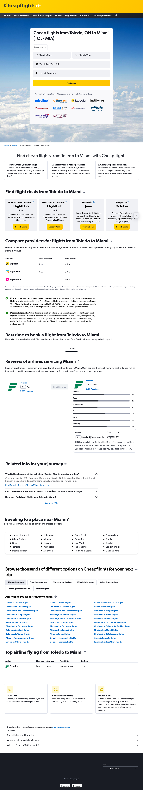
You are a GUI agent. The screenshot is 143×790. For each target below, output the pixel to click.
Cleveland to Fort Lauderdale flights (22, 610)
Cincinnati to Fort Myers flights (63, 626)
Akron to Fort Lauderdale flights (20, 638)
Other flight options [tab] (109, 582)
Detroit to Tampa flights (104, 607)
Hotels (58, 15)
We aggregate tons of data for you (23, 740)
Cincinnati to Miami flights (106, 614)
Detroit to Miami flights (60, 603)
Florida (14, 145)
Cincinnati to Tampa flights (106, 610)
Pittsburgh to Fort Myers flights (108, 642)
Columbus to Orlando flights (18, 618)
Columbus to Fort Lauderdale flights (110, 622)
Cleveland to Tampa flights (18, 614)
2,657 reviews (26, 391)
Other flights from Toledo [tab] (19, 589)
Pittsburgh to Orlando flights (63, 614)
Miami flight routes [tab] (85, 582)
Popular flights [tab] (42, 589)
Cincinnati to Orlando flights (18, 607)
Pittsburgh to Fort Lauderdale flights (66, 618)
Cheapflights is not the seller (20, 735)
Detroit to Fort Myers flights (62, 622)
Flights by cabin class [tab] (62, 582)
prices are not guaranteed (61, 727)
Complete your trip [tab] (38, 582)
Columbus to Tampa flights (17, 634)
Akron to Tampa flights (60, 634)
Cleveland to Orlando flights (62, 607)
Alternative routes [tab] (16, 582)
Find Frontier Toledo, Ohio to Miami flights (25, 485)
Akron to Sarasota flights (105, 638)
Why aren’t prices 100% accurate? (23, 745)
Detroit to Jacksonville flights (63, 638)
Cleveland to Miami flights (106, 618)
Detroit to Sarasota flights (61, 642)
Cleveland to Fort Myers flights (19, 626)
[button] (52, 55)
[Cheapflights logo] (19, 6)
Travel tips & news (102, 15)
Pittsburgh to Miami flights (106, 630)
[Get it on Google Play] (65, 786)
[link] (21, 227)
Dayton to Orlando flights (17, 642)
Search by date (21, 15)
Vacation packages (42, 15)
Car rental (85, 15)
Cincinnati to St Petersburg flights (109, 634)
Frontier (23, 383)
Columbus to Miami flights (17, 630)
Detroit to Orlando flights (17, 603)
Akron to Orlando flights (17, 622)
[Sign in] (116, 15)
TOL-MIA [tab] (71, 348)
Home (7, 15)
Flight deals (71, 15)
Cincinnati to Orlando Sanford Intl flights (112, 626)
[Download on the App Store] (77, 786)
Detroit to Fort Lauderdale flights (108, 603)
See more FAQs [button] (51, 503)
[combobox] (40, 47)
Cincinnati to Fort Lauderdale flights (66, 610)
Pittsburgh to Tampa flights (62, 630)
